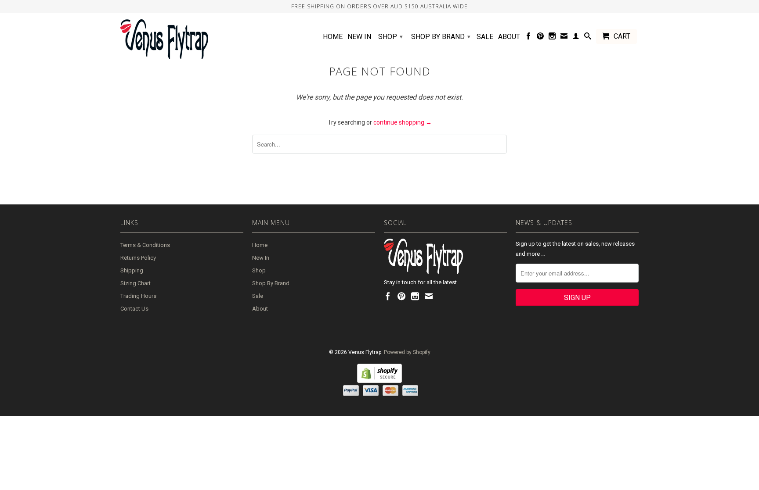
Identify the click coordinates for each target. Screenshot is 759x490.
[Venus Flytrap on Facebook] (528, 37)
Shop (390, 36)
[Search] (587, 37)
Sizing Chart (135, 283)
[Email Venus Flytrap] (563, 37)
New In (359, 37)
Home (333, 37)
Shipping (131, 270)
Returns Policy (138, 257)
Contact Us (134, 308)
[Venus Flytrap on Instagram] (552, 37)
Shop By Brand (440, 36)
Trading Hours (138, 296)
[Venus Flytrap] (181, 39)
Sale (485, 37)
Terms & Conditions (145, 245)
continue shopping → (402, 122)
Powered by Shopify (407, 352)
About (509, 37)
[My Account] (575, 37)
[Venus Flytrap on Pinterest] (540, 37)
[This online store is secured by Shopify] (379, 381)
